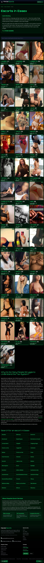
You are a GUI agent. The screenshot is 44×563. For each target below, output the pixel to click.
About (31, 553)
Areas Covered (7, 6)
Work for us (39, 1)
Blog (24, 536)
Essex (2, 551)
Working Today (26, 533)
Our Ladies (25, 531)
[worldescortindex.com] (6, 541)
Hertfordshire (3, 549)
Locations (25, 539)
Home (2, 6)
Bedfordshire (3, 553)
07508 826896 (9, 31)
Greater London (4, 548)
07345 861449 (25, 550)
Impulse (8, 1)
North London (3, 546)
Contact (24, 538)
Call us (39, 561)
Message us (4, 561)
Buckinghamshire (4, 554)
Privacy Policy (19, 558)
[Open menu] (2, 2)
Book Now (26, 553)
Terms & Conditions (25, 558)
